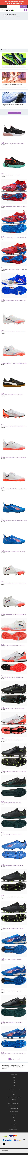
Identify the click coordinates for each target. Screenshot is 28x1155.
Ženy (14, 1080)
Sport (14, 1085)
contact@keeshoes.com (14, 3)
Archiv (14, 1120)
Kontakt (14, 1091)
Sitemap (14, 1099)
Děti (14, 1077)
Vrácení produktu (14, 1108)
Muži (14, 1082)
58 (18, 1059)
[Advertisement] (14, 34)
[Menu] (25, 10)
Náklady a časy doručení (14, 1106)
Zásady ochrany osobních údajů (14, 1097)
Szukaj (23, 6)
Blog (14, 1117)
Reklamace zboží (14, 1111)
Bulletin (14, 1126)
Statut (14, 1094)
